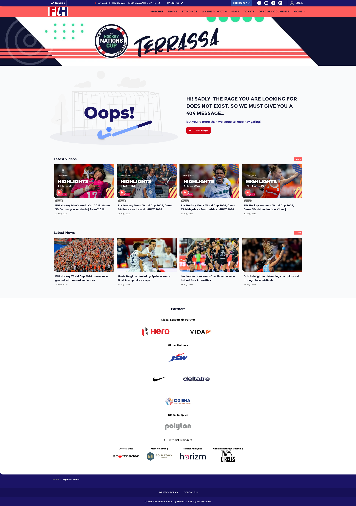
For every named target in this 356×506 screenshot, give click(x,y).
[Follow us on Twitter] (273, 3)
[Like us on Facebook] (259, 3)
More (298, 11)
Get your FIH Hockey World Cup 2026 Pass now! (116, 3)
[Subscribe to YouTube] (266, 3)
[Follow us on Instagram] (280, 3)
